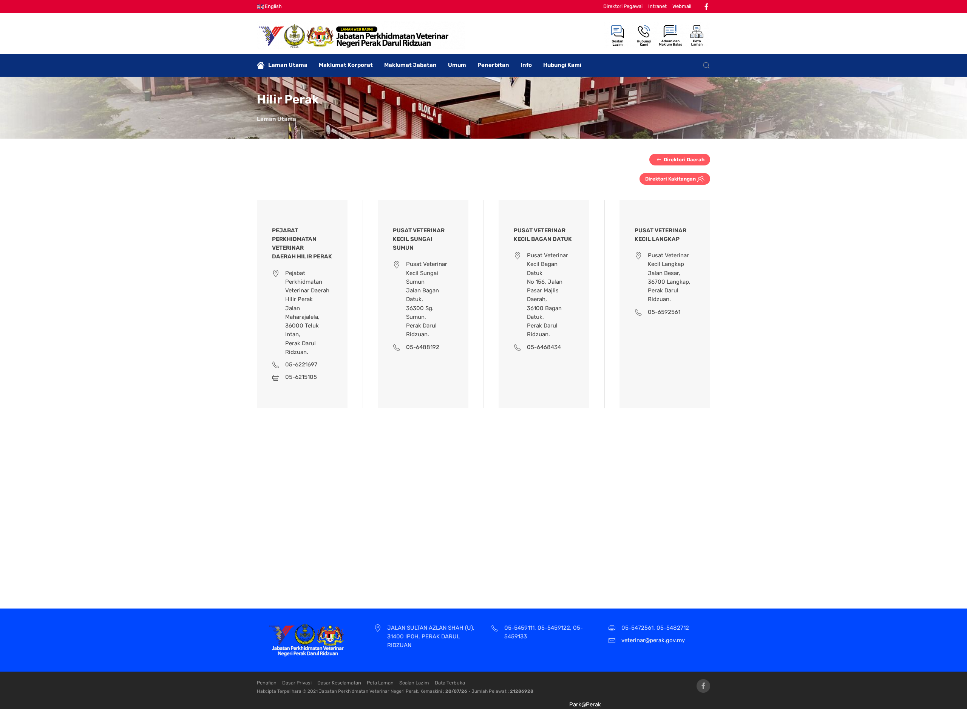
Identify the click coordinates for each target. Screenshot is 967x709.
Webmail (681, 6)
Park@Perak (585, 704)
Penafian (267, 683)
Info (526, 65)
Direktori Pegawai (623, 6)
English (273, 6)
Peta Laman (380, 683)
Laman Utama (287, 65)
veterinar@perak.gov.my (653, 640)
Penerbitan (493, 65)
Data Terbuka (450, 683)
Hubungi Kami (562, 65)
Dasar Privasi (297, 683)
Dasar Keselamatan (339, 683)
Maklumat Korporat (346, 65)
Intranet (657, 6)
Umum (457, 65)
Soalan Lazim (414, 683)
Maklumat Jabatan (410, 65)
